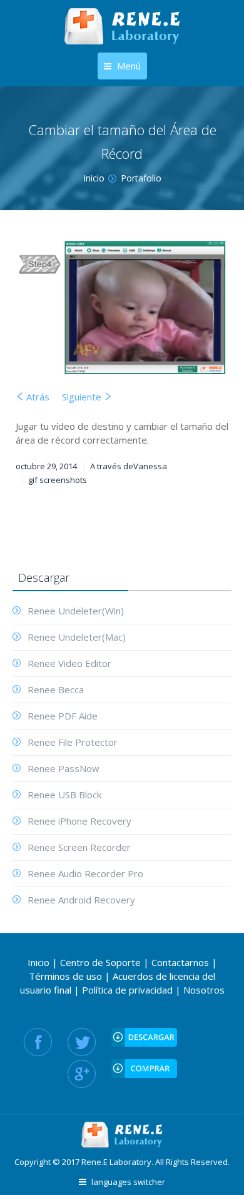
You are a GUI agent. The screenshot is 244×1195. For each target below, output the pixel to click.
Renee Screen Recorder (79, 847)
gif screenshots (57, 480)
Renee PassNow (63, 768)
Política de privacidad (127, 990)
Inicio (38, 962)
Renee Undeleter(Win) (76, 610)
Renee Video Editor (69, 663)
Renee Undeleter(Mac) (77, 637)
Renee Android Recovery (81, 899)
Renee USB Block (64, 794)
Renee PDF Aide (63, 715)
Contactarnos (180, 962)
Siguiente (81, 396)
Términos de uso (65, 976)
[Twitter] (82, 1042)
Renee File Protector (73, 742)
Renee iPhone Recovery (79, 821)
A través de (128, 466)
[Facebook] (38, 1042)
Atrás (37, 396)
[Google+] (82, 1074)
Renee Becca (56, 689)
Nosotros (204, 990)
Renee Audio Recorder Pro (85, 873)
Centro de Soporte (100, 962)
